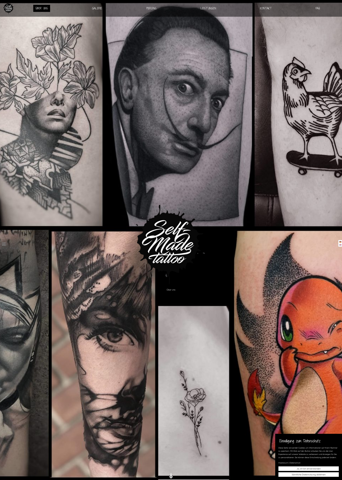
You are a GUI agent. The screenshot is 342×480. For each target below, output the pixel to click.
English (340, 244)
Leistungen (208, 8)
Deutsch (340, 242)
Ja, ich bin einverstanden (309, 468)
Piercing (151, 8)
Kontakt (266, 8)
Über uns (41, 8)
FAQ (318, 8)
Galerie (97, 8)
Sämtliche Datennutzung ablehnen (309, 474)
